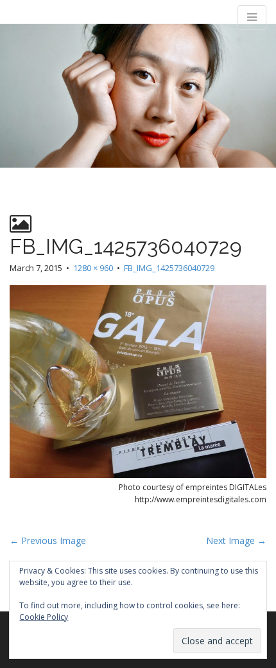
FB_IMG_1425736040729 (169, 268)
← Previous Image (48, 540)
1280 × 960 (93, 268)
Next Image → (236, 540)
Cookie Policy (43, 616)
